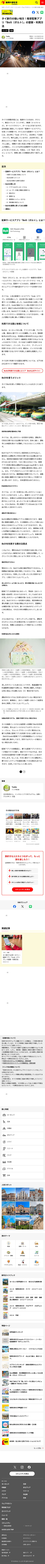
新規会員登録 (7, 1526)
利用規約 (4, 1538)
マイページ (28, 1526)
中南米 (9, 1128)
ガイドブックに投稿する (30, 1541)
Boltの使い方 (10, 184)
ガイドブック (6, 1511)
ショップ (36, 1265)
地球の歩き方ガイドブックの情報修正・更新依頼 (19, 1063)
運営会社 (4, 1535)
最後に (7, 209)
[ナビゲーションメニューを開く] (42, 2)
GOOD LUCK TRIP (8, 1529)
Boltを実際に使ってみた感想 (16, 205)
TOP (3, 7)
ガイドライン (27, 1538)
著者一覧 (5, 1519)
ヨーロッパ (10, 1115)
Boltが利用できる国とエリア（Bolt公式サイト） (22, 370)
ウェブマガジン (26, 7)
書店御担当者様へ (7, 1541)
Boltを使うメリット (13, 178)
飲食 (8, 1246)
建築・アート (22, 1246)
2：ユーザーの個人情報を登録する (18, 190)
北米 (8, 1121)
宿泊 (36, 1246)
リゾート (10, 1148)
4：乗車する (11, 196)
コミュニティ (6, 1523)
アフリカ (10, 1168)
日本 (8, 1175)
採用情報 (4, 1544)
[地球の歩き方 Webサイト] (9, 2)
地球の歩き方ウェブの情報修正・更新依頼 (17, 1061)
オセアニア (10, 1135)
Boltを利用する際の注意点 (16, 181)
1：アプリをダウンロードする (17, 187)
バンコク (17, 7)
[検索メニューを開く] (36, 2)
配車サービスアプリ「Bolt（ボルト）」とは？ (22, 171)
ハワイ (9, 1142)
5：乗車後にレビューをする (16, 199)
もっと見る (37, 1448)
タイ (12, 7)
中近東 (9, 1162)
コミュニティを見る (22, 889)
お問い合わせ (27, 1544)
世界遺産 (22, 1255)
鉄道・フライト (22, 1265)
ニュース (4, 1515)
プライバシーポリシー (29, 1535)
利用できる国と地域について (16, 175)
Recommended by (30, 844)
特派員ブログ (6, 1507)
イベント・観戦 (8, 1255)
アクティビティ (8, 1265)
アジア (8, 7)
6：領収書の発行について (15, 202)
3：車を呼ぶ (11, 193)
